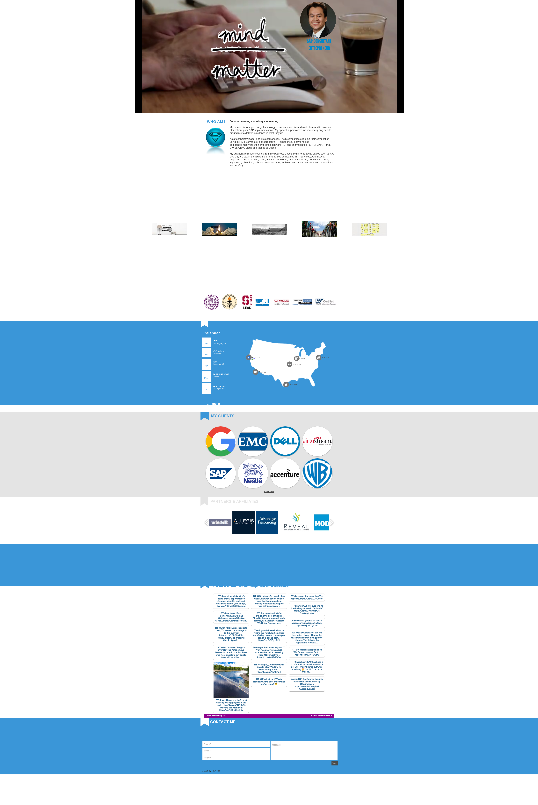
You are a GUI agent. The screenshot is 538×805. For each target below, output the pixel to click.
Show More (269, 492)
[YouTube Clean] (318, 357)
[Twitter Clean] (286, 384)
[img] (221, 441)
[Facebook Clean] (253, 359)
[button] (220, 522)
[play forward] (331, 522)
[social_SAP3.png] (289, 364)
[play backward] (206, 522)
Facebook (256, 358)
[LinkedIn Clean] (296, 358)
